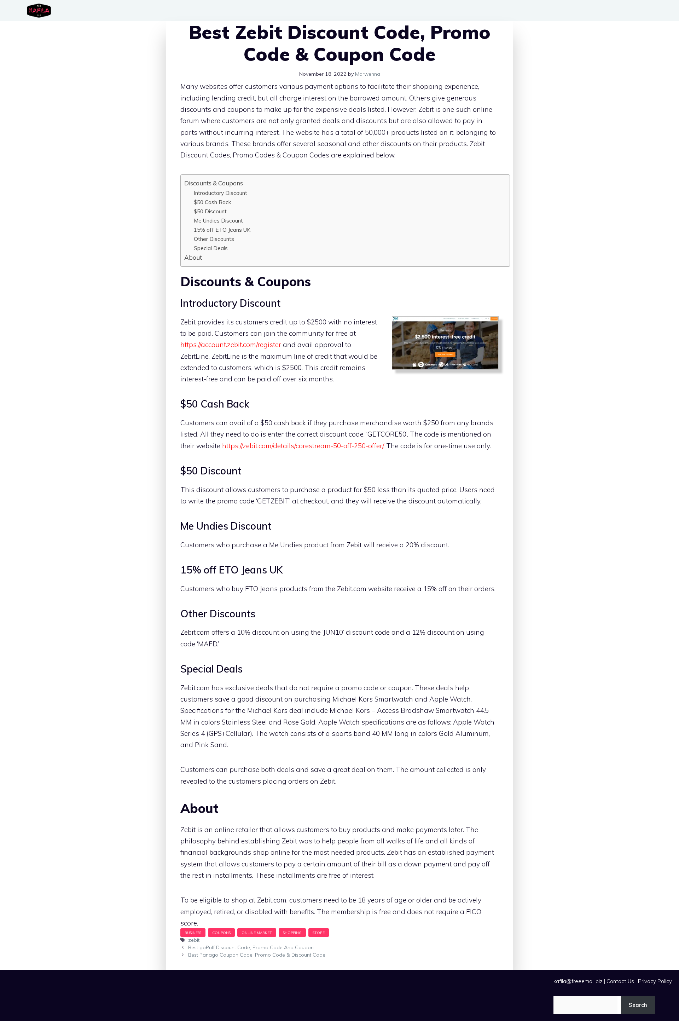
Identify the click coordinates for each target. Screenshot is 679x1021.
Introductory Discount (220, 192)
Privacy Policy (655, 981)
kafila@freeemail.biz (578, 981)
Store (319, 932)
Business (193, 932)
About (193, 257)
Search (638, 1005)
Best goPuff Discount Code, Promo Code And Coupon (251, 947)
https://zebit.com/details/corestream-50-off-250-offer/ (302, 446)
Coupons (221, 932)
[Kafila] (41, 10)
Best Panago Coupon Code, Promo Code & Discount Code (256, 955)
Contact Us (620, 981)
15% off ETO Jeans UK (222, 229)
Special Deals (211, 248)
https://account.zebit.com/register (230, 344)
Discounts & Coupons (213, 183)
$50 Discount (210, 211)
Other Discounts (214, 238)
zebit (193, 940)
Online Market (257, 932)
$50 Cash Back (212, 202)
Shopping (292, 932)
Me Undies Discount (218, 220)
